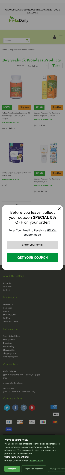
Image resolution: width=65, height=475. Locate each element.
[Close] (59, 208)
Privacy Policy (36, 460)
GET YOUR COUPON (32, 257)
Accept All (12, 468)
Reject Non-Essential (34, 468)
